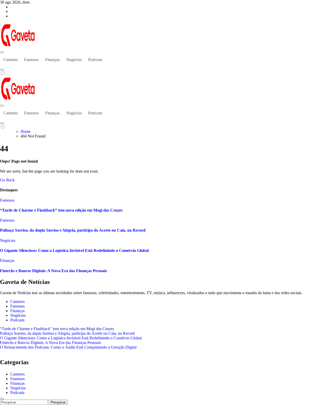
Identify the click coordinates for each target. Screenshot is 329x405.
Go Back (7, 180)
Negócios (74, 59)
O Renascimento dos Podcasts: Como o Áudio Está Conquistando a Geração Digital (68, 347)
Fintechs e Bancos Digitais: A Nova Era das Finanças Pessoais (53, 271)
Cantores (10, 59)
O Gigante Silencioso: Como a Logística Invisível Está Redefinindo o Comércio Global (74, 250)
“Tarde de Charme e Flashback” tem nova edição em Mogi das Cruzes (61, 210)
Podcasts (95, 59)
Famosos (31, 59)
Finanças (52, 59)
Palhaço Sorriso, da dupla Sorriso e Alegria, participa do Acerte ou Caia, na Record (72, 230)
